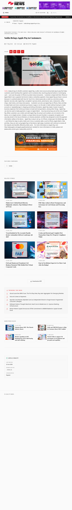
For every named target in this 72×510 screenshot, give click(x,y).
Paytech (20, 23)
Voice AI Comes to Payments (18, 296)
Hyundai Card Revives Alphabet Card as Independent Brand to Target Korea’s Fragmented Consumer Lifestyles (36, 300)
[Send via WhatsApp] (18, 51)
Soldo (6, 91)
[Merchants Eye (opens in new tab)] (7, 8)
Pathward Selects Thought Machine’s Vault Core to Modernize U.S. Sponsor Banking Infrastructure (34, 305)
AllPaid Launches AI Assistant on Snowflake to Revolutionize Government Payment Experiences (31, 17)
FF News (14, 23)
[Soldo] (8, 370)
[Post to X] (14, 51)
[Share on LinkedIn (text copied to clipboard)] (11, 51)
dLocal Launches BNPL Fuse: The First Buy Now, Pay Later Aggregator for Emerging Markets (37, 293)
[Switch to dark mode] (47, 12)
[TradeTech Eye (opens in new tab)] (31, 8)
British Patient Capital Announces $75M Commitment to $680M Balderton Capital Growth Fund (36, 309)
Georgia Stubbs (59, 32)
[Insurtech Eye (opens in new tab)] (20, 8)
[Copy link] (22, 51)
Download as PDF (37, 281)
